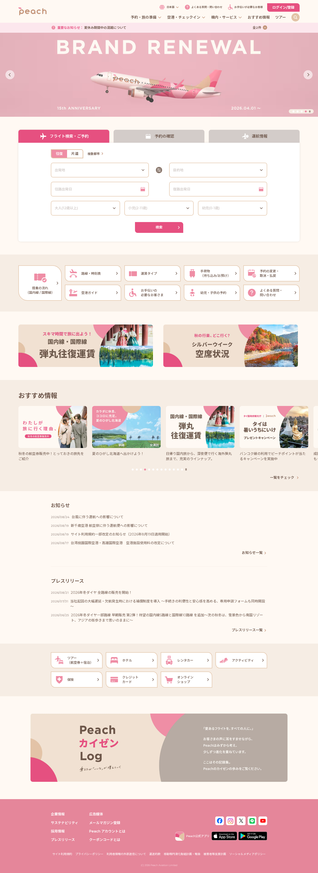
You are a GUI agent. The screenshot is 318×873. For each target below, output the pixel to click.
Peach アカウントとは (107, 831)
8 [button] (161, 470)
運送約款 (155, 854)
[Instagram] (230, 821)
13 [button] (182, 470)
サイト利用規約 (62, 854)
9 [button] (166, 470)
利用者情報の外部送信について (126, 854)
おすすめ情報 (259, 17)
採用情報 (58, 831)
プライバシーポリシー (89, 854)
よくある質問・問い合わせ (206, 7)
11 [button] (174, 470)
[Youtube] (263, 821)
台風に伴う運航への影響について (95, 28)
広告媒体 (96, 814)
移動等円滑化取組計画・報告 (182, 854)
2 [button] (298, 111)
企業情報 (58, 814)
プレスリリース (63, 840)
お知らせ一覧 (252, 553)
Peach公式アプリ (197, 836)
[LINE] (252, 821)
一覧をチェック (282, 477)
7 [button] (157, 470)
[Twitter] (241, 821)
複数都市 (94, 154)
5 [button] (149, 470)
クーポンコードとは (104, 840)
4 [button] (306, 111)
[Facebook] (219, 821)
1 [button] (293, 111)
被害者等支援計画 (215, 854)
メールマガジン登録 (104, 823)
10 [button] (170, 470)
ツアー (280, 17)
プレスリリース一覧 (247, 630)
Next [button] (308, 74)
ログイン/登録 (283, 7)
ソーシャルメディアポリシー (247, 854)
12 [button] (178, 470)
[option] (159, 75)
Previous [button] (9, 74)
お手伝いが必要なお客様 (248, 7)
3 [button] (302, 111)
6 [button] (153, 470)
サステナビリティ (64, 823)
